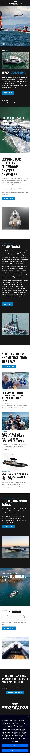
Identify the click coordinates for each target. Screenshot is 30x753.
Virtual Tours (8, 198)
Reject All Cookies (15, 745)
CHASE (7, 50)
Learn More (7, 304)
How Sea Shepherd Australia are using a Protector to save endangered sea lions (13, 437)
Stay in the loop (9, 366)
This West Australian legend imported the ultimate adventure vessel (13, 397)
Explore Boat (8, 93)
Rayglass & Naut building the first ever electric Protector (15, 477)
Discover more (8, 527)
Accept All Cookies (14, 750)
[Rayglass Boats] (15, 2)
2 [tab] (7, 102)
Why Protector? (7, 139)
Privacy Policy (21, 738)
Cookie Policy (12, 738)
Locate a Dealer (9, 628)
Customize (15, 741)
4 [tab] (14, 102)
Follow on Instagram (15, 692)
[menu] (3, 3)
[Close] (28, 716)
